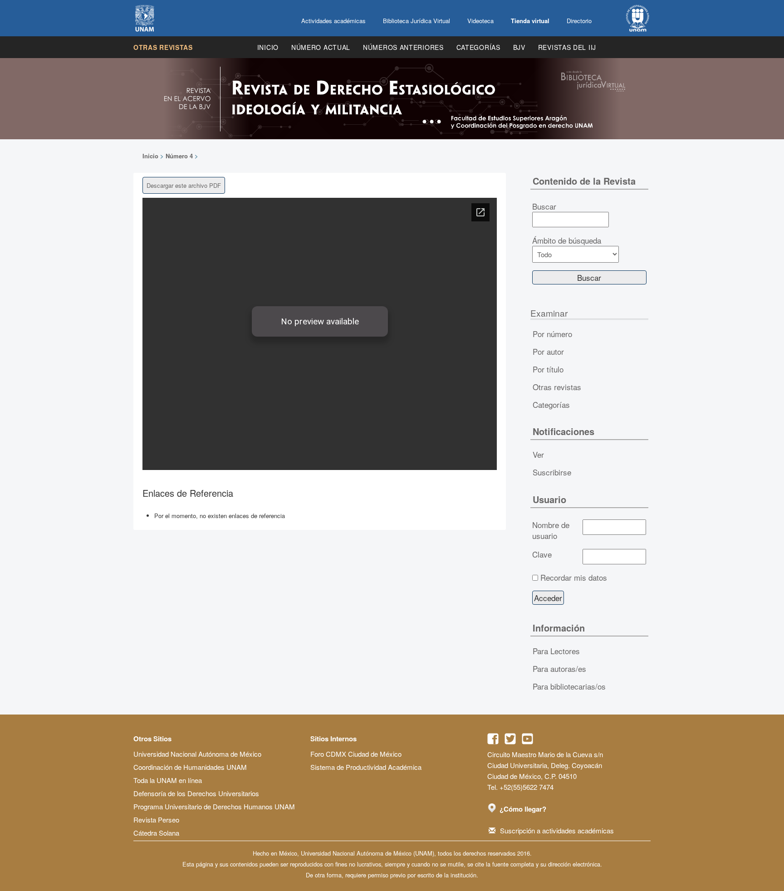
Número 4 (179, 156)
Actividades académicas (333, 20)
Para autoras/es (559, 668)
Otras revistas (163, 47)
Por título (548, 369)
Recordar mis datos (573, 577)
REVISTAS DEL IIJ (567, 47)
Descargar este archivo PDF (184, 185)
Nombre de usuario (550, 530)
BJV (519, 47)
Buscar (544, 206)
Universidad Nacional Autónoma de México (197, 754)
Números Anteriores (403, 47)
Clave (542, 554)
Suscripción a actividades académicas (557, 830)
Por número (552, 333)
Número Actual (320, 47)
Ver (538, 454)
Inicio (268, 47)
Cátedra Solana (156, 832)
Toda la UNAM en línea (167, 780)
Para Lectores (556, 650)
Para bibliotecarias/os (569, 686)
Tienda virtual (530, 20)
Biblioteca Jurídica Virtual (416, 20)
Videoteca (480, 20)
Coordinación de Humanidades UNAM (190, 767)
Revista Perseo (156, 819)
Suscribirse (552, 472)
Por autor (548, 351)
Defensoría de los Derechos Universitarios (196, 793)
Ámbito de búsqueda (566, 240)
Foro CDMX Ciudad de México (356, 754)
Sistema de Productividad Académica (365, 767)
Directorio (579, 20)
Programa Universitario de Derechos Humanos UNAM (214, 806)
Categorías (478, 47)
